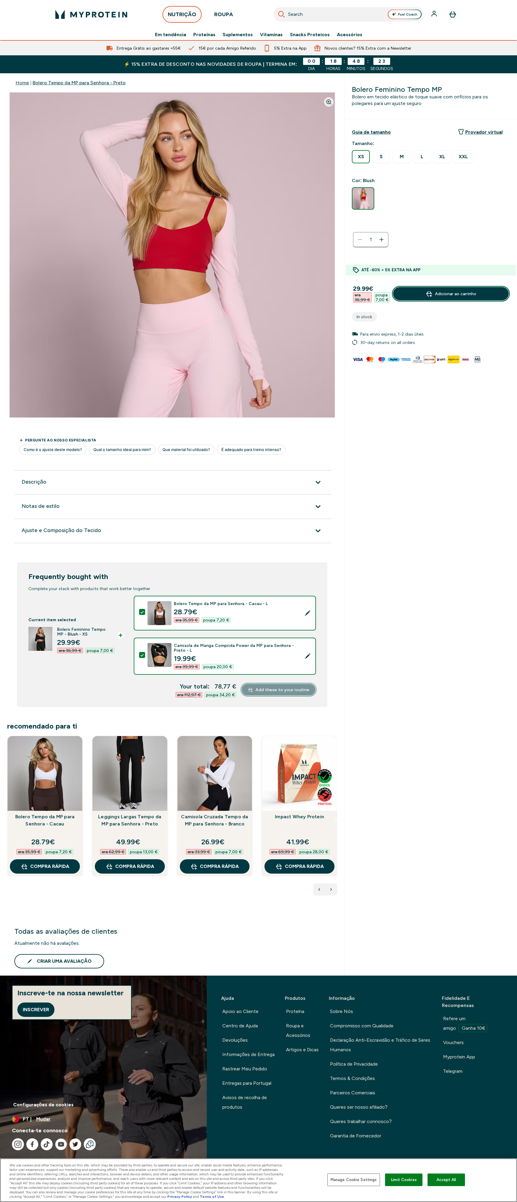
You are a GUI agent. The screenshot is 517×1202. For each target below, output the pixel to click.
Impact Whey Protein (299, 816)
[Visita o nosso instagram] (18, 1144)
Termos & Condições (352, 1078)
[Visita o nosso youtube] (61, 1144)
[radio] (361, 156)
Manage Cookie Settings (354, 1179)
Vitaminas (271, 34)
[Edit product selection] (308, 613)
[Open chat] (90, 1144)
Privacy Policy (179, 1197)
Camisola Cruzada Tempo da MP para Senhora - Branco (214, 820)
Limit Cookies (404, 1179)
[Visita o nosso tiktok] (47, 1144)
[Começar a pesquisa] (281, 14)
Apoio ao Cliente (240, 1011)
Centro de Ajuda (240, 1025)
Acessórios (349, 34)
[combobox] (348, 14)
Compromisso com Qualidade (361, 1025)
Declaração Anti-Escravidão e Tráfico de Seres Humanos (380, 1045)
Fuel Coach (407, 14)
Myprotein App (459, 1056)
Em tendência (170, 34)
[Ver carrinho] (453, 14)
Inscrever (36, 1009)
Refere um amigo (464, 1023)
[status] (371, 239)
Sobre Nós (341, 1011)
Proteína (295, 1011)
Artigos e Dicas (302, 1049)
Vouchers (453, 1042)
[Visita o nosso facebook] (32, 1144)
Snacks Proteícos (310, 34)
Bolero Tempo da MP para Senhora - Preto (79, 82)
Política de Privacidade (354, 1064)
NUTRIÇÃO (182, 14)
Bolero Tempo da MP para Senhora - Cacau (45, 820)
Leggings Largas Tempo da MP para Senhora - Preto (129, 820)
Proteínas (204, 34)
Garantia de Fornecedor (355, 1135)
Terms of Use (212, 1197)
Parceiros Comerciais (352, 1092)
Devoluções (235, 1040)
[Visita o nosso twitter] (75, 1144)
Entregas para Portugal (246, 1083)
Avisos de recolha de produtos (244, 1102)
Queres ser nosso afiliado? (358, 1107)
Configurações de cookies (43, 1104)
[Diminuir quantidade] (360, 239)
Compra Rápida (49, 866)
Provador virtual (484, 132)
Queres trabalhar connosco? (361, 1121)
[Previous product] (319, 889)
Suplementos (238, 34)
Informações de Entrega (248, 1054)
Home (22, 82)
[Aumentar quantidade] (381, 239)
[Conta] (435, 14)
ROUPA (223, 14)
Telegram (453, 1071)
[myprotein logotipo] (91, 14)
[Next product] (331, 889)
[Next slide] (336, 819)
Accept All (446, 1179)
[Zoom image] (329, 102)
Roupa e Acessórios (298, 1030)
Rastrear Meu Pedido (244, 1068)
